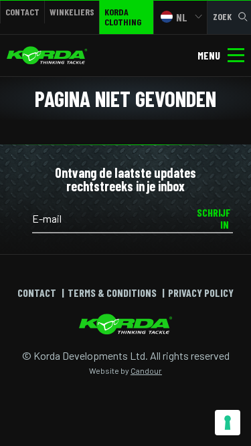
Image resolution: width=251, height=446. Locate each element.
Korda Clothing (122, 16)
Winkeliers (72, 11)
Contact (22, 11)
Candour (146, 370)
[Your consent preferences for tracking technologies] (227, 422)
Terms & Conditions (112, 292)
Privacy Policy (201, 292)
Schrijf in (214, 218)
